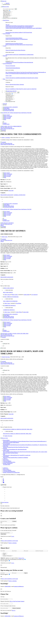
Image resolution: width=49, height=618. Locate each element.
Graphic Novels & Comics (23, 28)
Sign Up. (13, 610)
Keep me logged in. (5, 560)
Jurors (24, 50)
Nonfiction (18, 26)
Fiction (12, 25)
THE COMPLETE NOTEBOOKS (10, 301)
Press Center (17, 457)
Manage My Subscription (17, 449)
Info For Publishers (24, 457)
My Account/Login (26, 455)
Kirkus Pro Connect (19, 455)
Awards (15, 43)
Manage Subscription (25, 62)
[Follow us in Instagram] (3, 481)
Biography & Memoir (25, 26)
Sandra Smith (26, 294)
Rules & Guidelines (27, 54)
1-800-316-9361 (7, 586)
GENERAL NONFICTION (19, 194)
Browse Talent (16, 88)
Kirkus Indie (10, 190)
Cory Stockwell (34, 294)
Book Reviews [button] (6, 20)
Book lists (12, 32)
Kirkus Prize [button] (5, 446)
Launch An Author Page (31, 88)
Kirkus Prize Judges (24, 447)
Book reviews (6, 10)
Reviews (5, 123)
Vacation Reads (29, 32)
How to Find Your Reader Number (17, 601)
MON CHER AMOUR (8, 292)
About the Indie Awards (10, 54)
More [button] (4, 79)
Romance (32, 25)
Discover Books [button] (6, 440)
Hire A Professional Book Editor (12, 72)
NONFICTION (6, 124)
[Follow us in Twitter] (3, 480)
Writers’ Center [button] (6, 450)
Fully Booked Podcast (28, 44)
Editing (10, 67)
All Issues (19, 62)
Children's (40, 28)
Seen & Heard (20, 43)
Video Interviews (6, 14)
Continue (14, 521)
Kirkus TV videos (38, 444)
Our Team (8, 457)
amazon (2, 128)
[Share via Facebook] (7, 116)
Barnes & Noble (7, 128)
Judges (32, 54)
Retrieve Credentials (16, 608)
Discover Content (9, 88)
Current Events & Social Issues (12, 28)
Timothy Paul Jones (6, 356)
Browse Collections (10, 84)
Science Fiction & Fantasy (11, 26)
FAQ (14, 457)
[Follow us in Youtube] (3, 482)
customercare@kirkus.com (19, 586)
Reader (4, 553)
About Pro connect (23, 88)
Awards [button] (4, 45)
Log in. (12, 536)
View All (7, 24)
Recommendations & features (24, 77)
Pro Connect (5, 16)
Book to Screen (9, 44)
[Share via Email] (6, 118)
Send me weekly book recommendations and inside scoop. (12, 559)
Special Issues (14, 62)
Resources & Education (10, 65)
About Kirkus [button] (6, 456)
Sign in (2, 558)
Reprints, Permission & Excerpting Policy (7, 464)
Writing (7, 67)
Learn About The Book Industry (11, 452)
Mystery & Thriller (20, 39)
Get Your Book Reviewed (24, 72)
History (30, 26)
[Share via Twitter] (7, 117)
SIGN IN (7, 3)
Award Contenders (19, 54)
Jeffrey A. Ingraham (6, 137)
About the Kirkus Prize (18, 50)
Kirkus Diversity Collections (9, 455)
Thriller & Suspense (17, 25)
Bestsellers (8, 32)
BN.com (12, 128)
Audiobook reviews (7, 11)
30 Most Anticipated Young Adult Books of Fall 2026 (20, 112)
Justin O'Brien (19, 312)
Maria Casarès (15, 294)
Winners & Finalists (10, 50)
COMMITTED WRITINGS (9, 309)
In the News (14, 44)
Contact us (5, 458)
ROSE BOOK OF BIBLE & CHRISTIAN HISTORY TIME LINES (17, 433)
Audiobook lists (17, 32)
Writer (4, 554)
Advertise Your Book (19, 73)
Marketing (18, 67)
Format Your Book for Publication (36, 72)
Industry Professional (7, 555)
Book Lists (9, 444)
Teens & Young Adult (33, 28)
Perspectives (11, 43)
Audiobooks (8, 25)
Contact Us (5, 467)
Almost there (3, 534)
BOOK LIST (7, 112)
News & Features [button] (6, 33)
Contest (11, 457)
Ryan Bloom (18, 303)
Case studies (16, 77)
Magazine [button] (5, 55)
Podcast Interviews (7, 15)
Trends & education (10, 77)
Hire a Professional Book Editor (9, 451)
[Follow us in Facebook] (3, 479)
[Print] (4, 119)
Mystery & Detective (25, 25)
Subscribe (31, 62)
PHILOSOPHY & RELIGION (7, 194)
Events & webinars (34, 77)
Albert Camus (5, 236)
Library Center (9, 75)
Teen (17, 38)
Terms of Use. (21, 558)
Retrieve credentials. (13, 542)
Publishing (14, 67)
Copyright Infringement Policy (9, 462)
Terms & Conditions (7, 461)
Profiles (7, 43)
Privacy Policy (6, 459)
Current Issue (8, 62)
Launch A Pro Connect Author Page (30, 73)
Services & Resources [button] (7, 63)
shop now (3, 127)
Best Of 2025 (23, 32)
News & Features (6, 13)
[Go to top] (3, 484)
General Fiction (9, 38)
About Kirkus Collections (19, 84)
